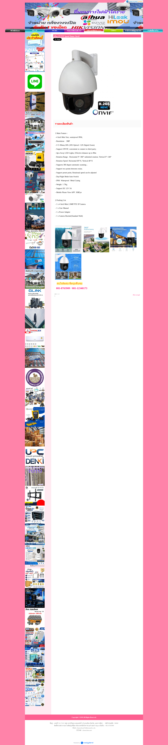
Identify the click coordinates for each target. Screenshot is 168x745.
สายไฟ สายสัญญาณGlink (133, 30)
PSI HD (54, 30)
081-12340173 (79, 288)
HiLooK (34, 30)
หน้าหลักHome (15, 30)
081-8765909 (63, 288)
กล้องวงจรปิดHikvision (94, 30)
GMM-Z (113, 30)
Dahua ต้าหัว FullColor (74, 30)
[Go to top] (136, 295)
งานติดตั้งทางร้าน (153, 30)
